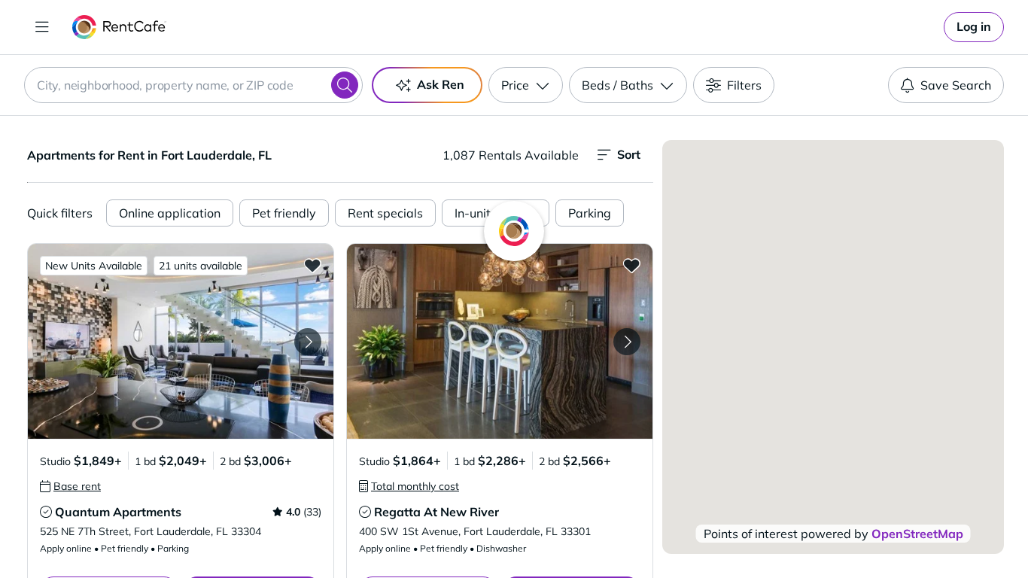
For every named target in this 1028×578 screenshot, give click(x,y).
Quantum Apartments (118, 511)
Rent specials (385, 213)
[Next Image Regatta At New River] (626, 341)
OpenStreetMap (917, 533)
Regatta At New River (436, 511)
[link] (974, 27)
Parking (589, 213)
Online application (170, 213)
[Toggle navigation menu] (42, 27)
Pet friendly (284, 213)
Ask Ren (440, 84)
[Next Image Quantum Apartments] (307, 341)
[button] (180, 341)
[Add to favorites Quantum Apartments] (312, 264)
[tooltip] (70, 486)
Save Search (955, 85)
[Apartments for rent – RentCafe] (119, 27)
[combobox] (193, 85)
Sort (628, 154)
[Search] (344, 85)
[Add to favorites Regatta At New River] (631, 264)
